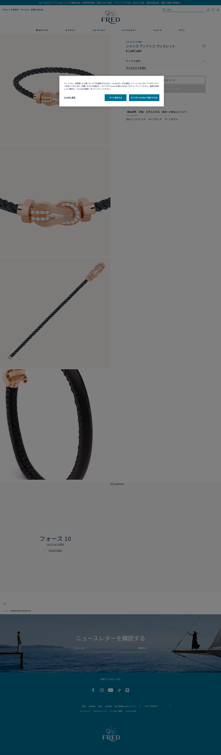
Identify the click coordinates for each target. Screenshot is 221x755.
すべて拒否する (115, 97)
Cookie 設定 (69, 97)
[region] (111, 91)
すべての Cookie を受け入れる (144, 97)
